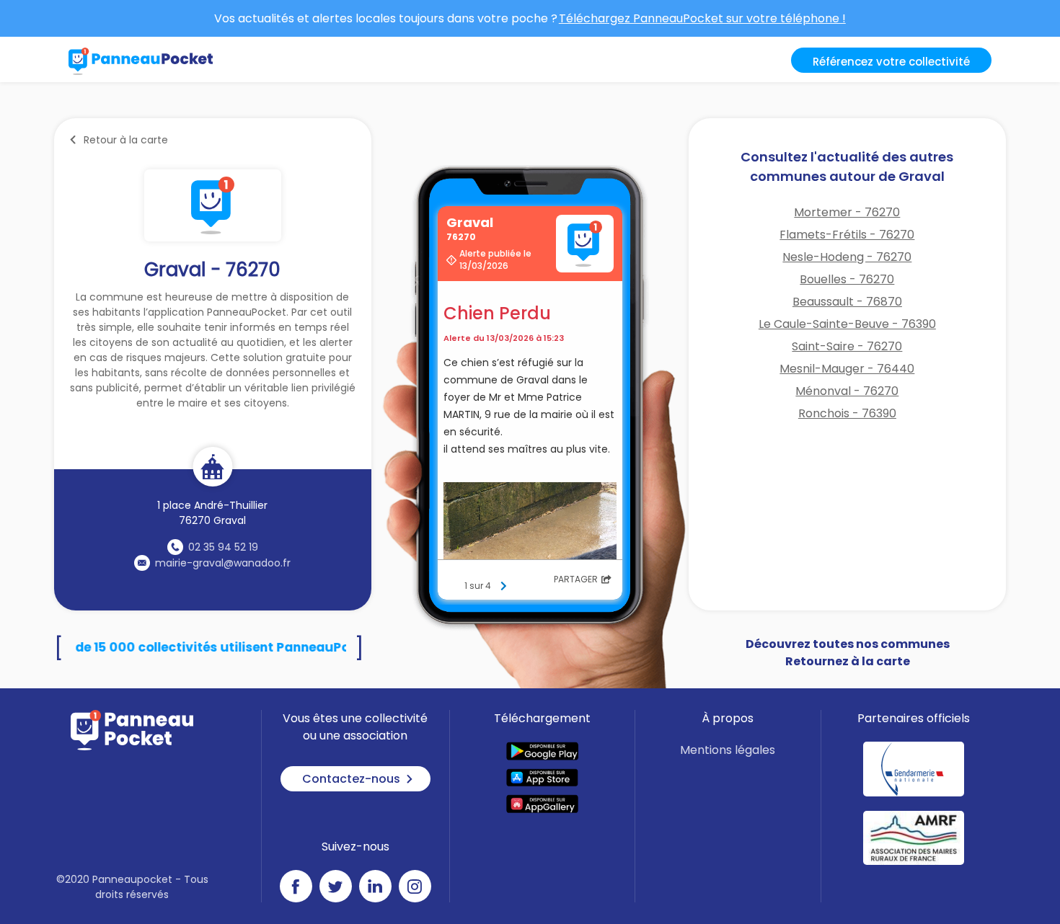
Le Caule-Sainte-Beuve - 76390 (847, 324)
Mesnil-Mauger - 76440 (846, 368)
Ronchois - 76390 (847, 413)
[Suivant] (503, 586)
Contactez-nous (351, 778)
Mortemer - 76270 (847, 212)
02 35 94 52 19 (223, 547)
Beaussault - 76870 (847, 301)
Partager (576, 579)
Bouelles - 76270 (847, 279)
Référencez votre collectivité (891, 61)
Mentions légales (727, 750)
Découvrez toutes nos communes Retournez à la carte (848, 653)
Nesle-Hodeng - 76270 (846, 257)
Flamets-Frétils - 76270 (846, 234)
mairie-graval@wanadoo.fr (223, 563)
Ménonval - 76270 (846, 391)
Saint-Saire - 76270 (847, 346)
